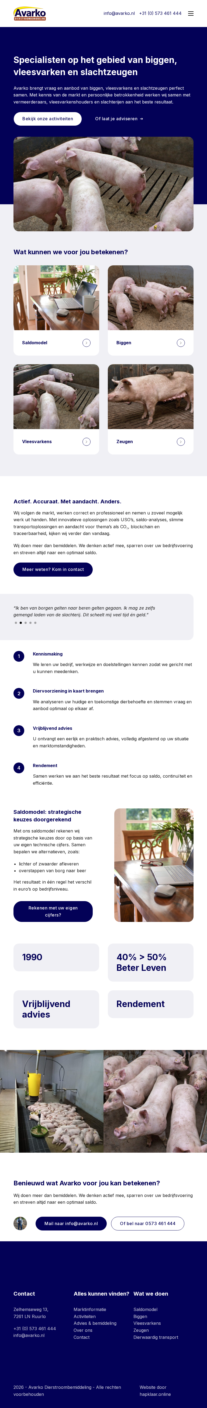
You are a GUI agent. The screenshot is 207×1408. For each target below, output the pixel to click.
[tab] (16, 623)
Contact (81, 1337)
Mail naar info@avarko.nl (71, 1223)
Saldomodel (145, 1309)
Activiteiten (85, 1316)
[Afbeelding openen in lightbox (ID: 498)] (155, 1101)
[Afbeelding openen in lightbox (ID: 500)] (52, 1101)
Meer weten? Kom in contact (53, 569)
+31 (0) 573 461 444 (34, 1328)
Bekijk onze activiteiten (47, 118)
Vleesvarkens (147, 1323)
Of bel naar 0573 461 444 (147, 1223)
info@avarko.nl (28, 1335)
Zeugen (141, 1330)
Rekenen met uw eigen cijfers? (53, 911)
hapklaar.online (155, 1394)
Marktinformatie (90, 1309)
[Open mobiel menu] (191, 13)
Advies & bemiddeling (95, 1323)
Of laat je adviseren (116, 118)
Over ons (83, 1330)
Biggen (140, 1316)
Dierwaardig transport (155, 1337)
